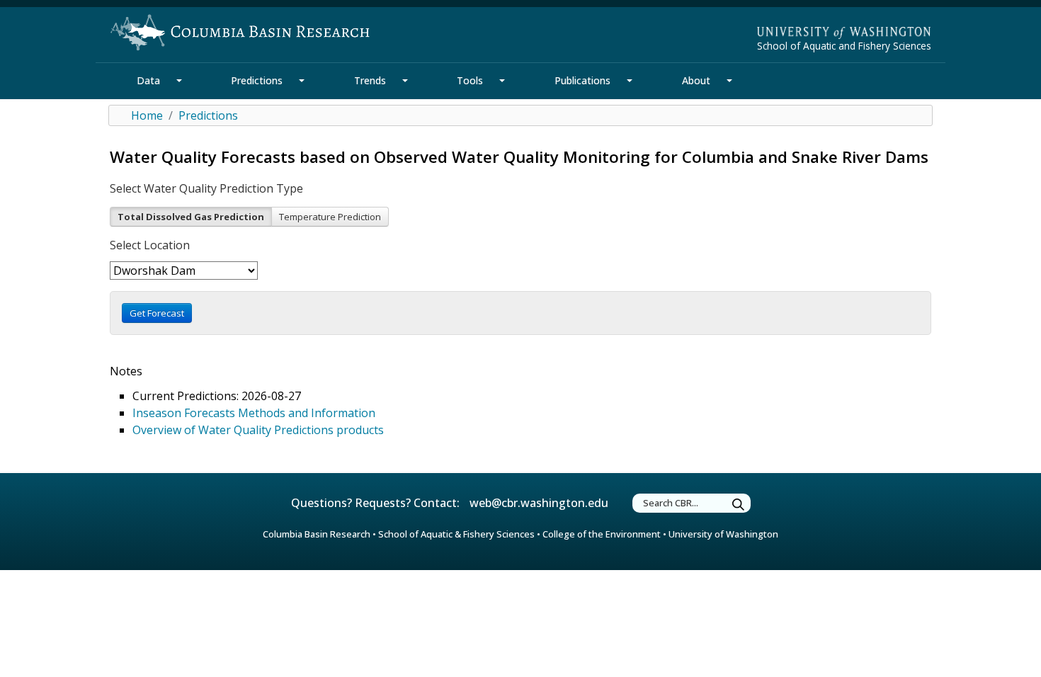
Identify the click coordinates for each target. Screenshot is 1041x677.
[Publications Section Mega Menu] (629, 80)
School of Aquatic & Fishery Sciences (456, 534)
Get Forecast (157, 313)
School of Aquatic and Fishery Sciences (844, 45)
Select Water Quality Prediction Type (206, 188)
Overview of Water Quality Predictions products (258, 430)
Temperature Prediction (330, 216)
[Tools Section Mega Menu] (502, 80)
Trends (370, 80)
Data (148, 80)
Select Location (150, 245)
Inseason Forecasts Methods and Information (253, 413)
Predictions (257, 80)
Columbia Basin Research (316, 534)
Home (147, 115)
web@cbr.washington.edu (539, 503)
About (696, 80)
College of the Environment (601, 534)
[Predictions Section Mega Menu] (301, 80)
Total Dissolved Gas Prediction (191, 216)
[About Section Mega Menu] (729, 80)
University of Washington (723, 534)
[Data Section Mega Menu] (179, 80)
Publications (582, 80)
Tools (470, 80)
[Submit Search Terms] (738, 505)
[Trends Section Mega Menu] (405, 80)
